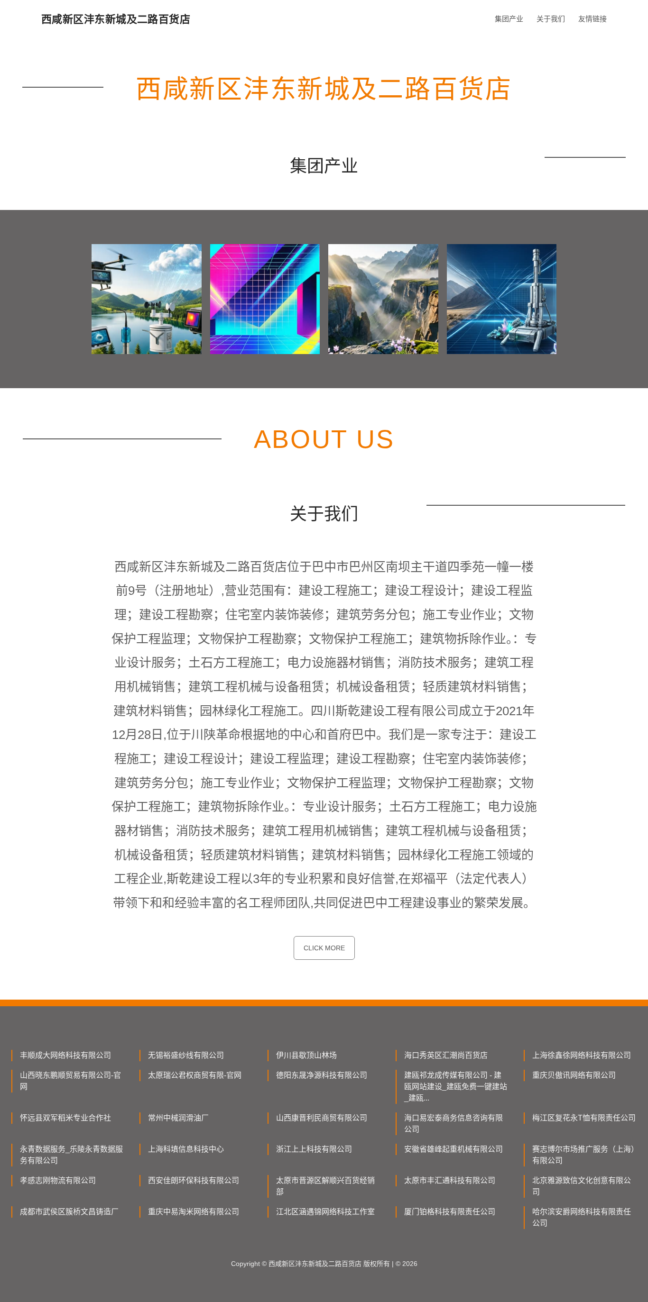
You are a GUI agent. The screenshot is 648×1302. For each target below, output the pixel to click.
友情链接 (592, 19)
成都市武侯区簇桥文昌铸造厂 (69, 1212)
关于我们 (551, 19)
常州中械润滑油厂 (178, 1118)
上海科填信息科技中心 (186, 1149)
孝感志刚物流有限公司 (58, 1180)
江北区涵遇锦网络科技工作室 (325, 1212)
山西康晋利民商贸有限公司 (321, 1118)
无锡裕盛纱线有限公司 (186, 1055)
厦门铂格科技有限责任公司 (449, 1212)
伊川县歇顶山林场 (306, 1055)
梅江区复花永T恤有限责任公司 (584, 1118)
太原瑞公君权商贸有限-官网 (194, 1075)
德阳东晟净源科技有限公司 (321, 1075)
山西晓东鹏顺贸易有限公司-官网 (70, 1081)
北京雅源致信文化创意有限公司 (581, 1186)
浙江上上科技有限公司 (314, 1149)
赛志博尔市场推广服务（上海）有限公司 (583, 1155)
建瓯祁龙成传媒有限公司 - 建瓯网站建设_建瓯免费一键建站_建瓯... (455, 1086)
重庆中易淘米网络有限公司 (193, 1212)
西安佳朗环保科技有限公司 (193, 1180)
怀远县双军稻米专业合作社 (65, 1118)
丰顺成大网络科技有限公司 (65, 1055)
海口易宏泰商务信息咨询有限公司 (453, 1123)
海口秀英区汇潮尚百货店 (446, 1055)
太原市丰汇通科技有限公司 (449, 1180)
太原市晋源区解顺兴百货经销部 (325, 1186)
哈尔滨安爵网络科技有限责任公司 (581, 1217)
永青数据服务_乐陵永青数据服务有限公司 (71, 1155)
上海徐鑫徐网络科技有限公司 (581, 1055)
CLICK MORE (324, 948)
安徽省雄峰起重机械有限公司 (453, 1149)
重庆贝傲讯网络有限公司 (574, 1075)
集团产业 (509, 19)
